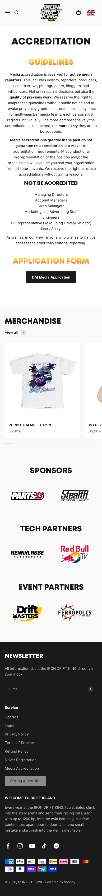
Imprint (11, 725)
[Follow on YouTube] (32, 846)
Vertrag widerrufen (25, 780)
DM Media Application (51, 277)
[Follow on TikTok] (44, 846)
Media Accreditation (22, 768)
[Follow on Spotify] (56, 846)
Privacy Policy (17, 734)
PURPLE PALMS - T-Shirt (30, 425)
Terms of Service (19, 742)
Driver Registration (21, 760)
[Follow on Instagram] (20, 846)
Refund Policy (16, 751)
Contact (11, 717)
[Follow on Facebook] (8, 846)
